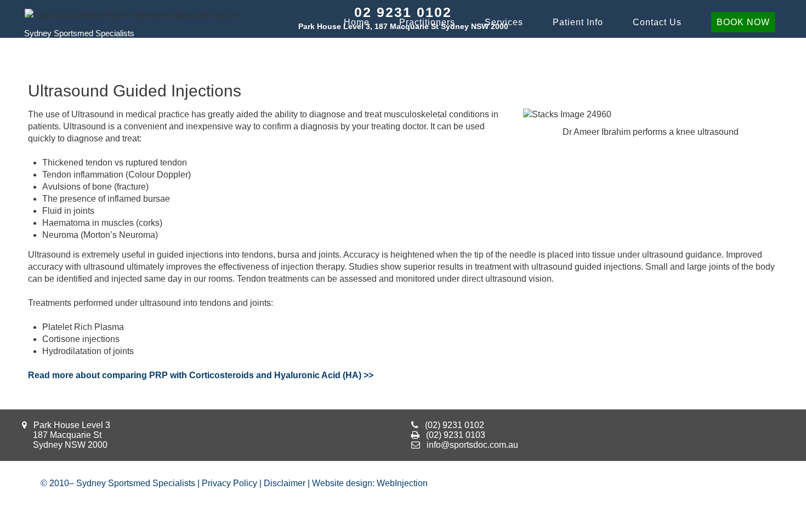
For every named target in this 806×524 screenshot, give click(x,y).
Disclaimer (284, 483)
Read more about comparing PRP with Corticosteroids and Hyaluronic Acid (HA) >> (200, 375)
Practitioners (427, 22)
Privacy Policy (229, 483)
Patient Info (578, 22)
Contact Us (657, 22)
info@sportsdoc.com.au (472, 444)
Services (504, 22)
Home (357, 22)
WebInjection (402, 483)
